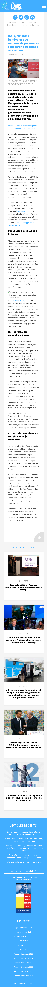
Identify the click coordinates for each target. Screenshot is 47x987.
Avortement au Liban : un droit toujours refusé (23, 862)
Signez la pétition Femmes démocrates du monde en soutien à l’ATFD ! (23, 587)
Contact (23, 949)
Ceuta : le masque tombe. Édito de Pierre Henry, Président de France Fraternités (23, 840)
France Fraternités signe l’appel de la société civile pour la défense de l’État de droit (23, 798)
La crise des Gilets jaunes (19, 300)
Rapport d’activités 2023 (23, 962)
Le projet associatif (23, 932)
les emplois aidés (23, 211)
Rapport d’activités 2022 (23, 967)
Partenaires (23, 941)
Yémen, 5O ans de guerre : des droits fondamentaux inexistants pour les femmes (23, 856)
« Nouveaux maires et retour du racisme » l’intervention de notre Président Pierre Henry (23, 640)
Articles (8, 22)
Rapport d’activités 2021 (23, 971)
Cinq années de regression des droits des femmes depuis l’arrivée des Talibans (23, 833)
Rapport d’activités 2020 (23, 976)
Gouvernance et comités (23, 936)
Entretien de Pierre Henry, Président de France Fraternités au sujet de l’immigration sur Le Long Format (23, 848)
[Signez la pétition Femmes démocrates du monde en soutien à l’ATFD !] (24, 564)
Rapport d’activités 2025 (23, 954)
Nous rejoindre (23, 945)
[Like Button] (39, 537)
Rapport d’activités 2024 (23, 958)
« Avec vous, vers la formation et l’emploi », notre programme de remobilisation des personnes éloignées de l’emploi (23, 694)
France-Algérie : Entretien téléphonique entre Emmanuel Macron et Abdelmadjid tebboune (23, 745)
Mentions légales (20, 983)
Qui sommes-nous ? (23, 927)
